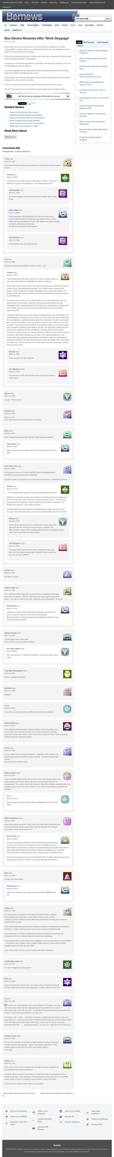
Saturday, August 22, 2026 (12, 2)
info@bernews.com (55, 1149)
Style (73, 25)
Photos (100, 25)
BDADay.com (64, 2)
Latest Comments (102, 42)
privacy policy (102, 1149)
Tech (80, 25)
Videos (7, 30)
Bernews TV (69, 1117)
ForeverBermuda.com (79, 2)
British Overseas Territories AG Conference (56, 1093)
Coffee (7, 908)
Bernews (57, 1145)
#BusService (10, 137)
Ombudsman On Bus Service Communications (27, 118)
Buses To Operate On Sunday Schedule (25, 121)
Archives (80, 45)
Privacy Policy (96, 1124)
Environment (47, 25)
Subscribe (53, 2)
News (57, 25)
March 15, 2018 (14, 193)
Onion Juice (13, 210)
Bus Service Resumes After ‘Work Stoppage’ (36, 38)
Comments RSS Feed (22, 151)
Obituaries (89, 25)
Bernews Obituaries (72, 1122)
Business (13, 25)
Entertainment (33, 25)
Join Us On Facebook (18, 1111)
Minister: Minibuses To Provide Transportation (27, 123)
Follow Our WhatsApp (99, 1119)
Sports (65, 25)
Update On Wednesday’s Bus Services (24, 112)
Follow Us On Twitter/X (18, 1117)
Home (27, 2)
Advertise (35, 2)
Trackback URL (7, 151)
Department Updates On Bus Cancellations (26, 115)
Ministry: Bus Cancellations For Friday (24, 126)
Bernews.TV (7, 7)
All (5, 25)
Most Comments (89, 42)
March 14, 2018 (9, 161)
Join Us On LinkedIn (72, 1111)
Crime (22, 25)
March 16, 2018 (12, 651)
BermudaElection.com (97, 2)
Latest (79, 42)
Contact (44, 2)
